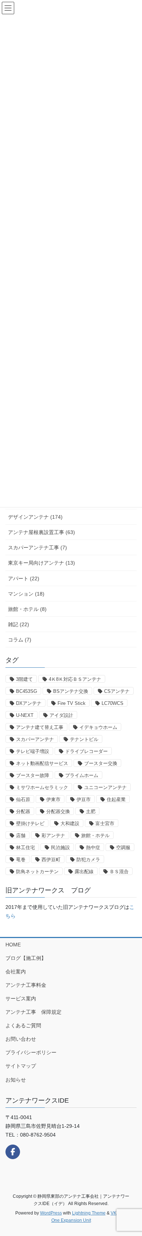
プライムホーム (81, 775)
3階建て (24, 679)
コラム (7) (19, 640)
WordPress (51, 1213)
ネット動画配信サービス (42, 763)
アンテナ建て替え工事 (39, 727)
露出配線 (84, 871)
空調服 (123, 847)
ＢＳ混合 (119, 871)
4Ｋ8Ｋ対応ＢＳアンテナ (75, 679)
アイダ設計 (61, 715)
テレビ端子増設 (32, 751)
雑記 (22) (18, 624)
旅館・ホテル (95, 835)
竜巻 (20, 859)
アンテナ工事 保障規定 (33, 1012)
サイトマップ (20, 1066)
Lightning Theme (89, 1213)
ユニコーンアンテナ (105, 787)
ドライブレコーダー (86, 751)
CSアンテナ (117, 691)
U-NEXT (24, 715)
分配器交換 (58, 811)
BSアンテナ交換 (70, 691)
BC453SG (26, 691)
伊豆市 (83, 799)
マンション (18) (26, 594)
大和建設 (69, 823)
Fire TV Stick (72, 703)
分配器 (23, 811)
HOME (13, 944)
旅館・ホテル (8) (27, 609)
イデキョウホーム (98, 727)
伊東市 (53, 799)
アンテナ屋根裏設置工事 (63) (41, 532)
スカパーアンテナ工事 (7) (37, 547)
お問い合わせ (20, 1039)
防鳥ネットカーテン (37, 871)
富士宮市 (104, 823)
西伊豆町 (51, 859)
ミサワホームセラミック (42, 787)
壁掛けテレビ (30, 823)
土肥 (90, 811)
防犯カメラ (88, 859)
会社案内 (15, 971)
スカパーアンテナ (35, 739)
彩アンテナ (53, 835)
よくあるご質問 (23, 1025)
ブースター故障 (32, 775)
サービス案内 (20, 998)
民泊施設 (60, 847)
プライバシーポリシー (30, 1052)
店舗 (20, 835)
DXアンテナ (29, 703)
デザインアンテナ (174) (35, 517)
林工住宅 (25, 847)
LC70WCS (112, 703)
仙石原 (23, 799)
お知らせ (15, 1080)
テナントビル (84, 739)
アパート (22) (23, 578)
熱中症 (93, 847)
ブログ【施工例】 (25, 958)
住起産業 (116, 799)
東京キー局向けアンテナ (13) (41, 563)
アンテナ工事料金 (25, 985)
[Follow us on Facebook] (12, 1152)
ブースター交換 (100, 763)
